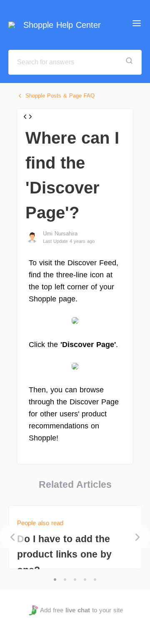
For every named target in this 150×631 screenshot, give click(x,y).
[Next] (137, 537)
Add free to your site (81, 610)
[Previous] (12, 537)
